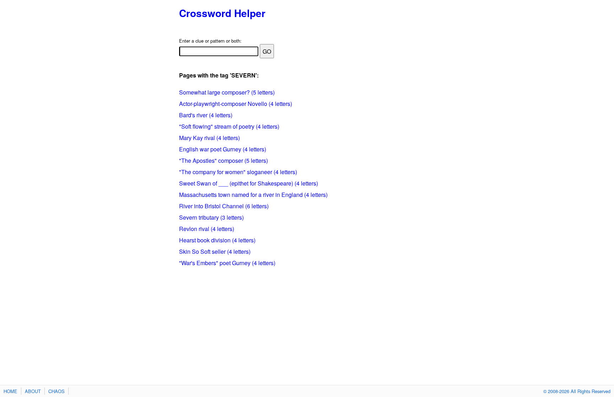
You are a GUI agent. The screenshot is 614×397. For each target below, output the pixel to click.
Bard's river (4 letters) (205, 115)
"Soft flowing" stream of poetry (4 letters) (229, 126)
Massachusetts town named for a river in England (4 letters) (253, 195)
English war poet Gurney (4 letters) (222, 149)
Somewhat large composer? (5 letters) (227, 92)
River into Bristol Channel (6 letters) (224, 206)
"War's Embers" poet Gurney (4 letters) (227, 263)
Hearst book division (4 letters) (217, 240)
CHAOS (56, 391)
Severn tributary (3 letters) (211, 217)
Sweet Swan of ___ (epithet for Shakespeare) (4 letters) (248, 183)
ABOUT (33, 391)
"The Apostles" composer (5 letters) (223, 160)
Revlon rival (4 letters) (206, 229)
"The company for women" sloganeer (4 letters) (238, 172)
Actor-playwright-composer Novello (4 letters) (235, 104)
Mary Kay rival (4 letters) (209, 138)
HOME (10, 391)
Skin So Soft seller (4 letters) (215, 251)
